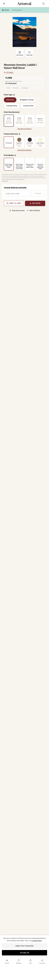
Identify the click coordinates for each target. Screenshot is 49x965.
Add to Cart (15, 203)
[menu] (4, 4)
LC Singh (9, 72)
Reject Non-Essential (24, 946)
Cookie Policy (36, 941)
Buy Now (36, 203)
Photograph (17, 10)
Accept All (24, 952)
